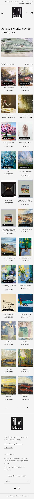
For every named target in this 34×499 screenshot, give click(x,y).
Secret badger (9, 200)
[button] (2, 13)
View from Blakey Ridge (25, 229)
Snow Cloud (25, 396)
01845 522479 (8, 448)
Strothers (8, 396)
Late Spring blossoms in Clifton (8, 143)
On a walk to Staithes (9, 258)
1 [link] (6, 407)
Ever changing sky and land (25, 172)
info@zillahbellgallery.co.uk (13, 444)
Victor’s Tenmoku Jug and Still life (9, 286)
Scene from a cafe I (8, 314)
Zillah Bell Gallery (13, 496)
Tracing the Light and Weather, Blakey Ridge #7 (25, 201)
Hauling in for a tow (25, 314)
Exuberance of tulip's (25, 258)
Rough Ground (25, 87)
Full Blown (9, 341)
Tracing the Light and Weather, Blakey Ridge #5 (9, 229)
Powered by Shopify (23, 496)
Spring (25, 369)
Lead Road (9, 369)
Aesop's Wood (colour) (25, 115)
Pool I (8, 171)
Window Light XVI (9, 115)
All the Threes (25, 341)
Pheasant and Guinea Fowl (25, 143)
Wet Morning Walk (9, 87)
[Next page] (27, 407)
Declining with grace (25, 285)
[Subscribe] (28, 481)
